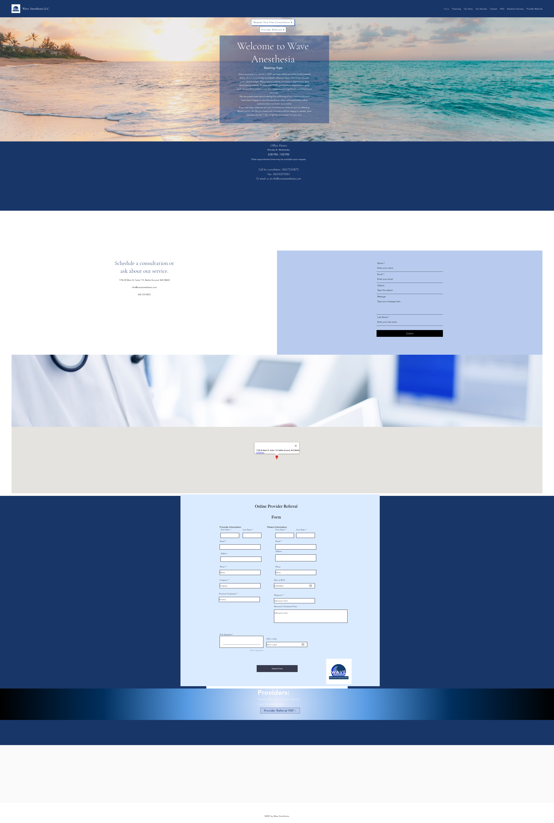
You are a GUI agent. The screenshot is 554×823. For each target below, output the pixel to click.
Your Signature (226, 634)
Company (223, 580)
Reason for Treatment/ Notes (285, 606)
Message (381, 296)
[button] (534, 9)
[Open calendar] (310, 586)
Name (380, 263)
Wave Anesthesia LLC (35, 9)
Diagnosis (278, 595)
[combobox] (240, 559)
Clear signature (256, 650)
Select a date (271, 639)
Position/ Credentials (227, 594)
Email (380, 274)
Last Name (382, 317)
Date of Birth (279, 580)
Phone (222, 567)
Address (224, 553)
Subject (380, 285)
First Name (225, 530)
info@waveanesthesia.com (287, 178)
